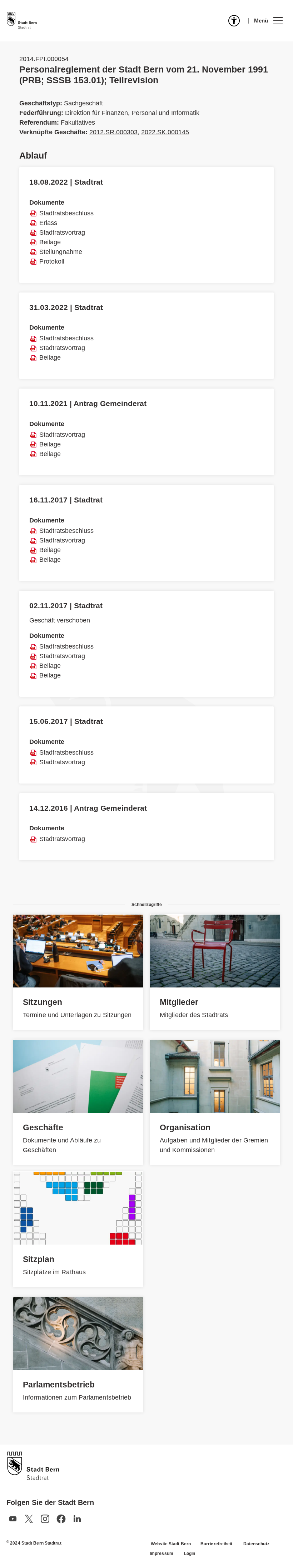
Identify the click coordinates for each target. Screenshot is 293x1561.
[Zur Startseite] (21, 20)
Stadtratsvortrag (62, 232)
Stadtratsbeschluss (66, 213)
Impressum (161, 1553)
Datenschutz (256, 1543)
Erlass (48, 222)
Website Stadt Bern (171, 1543)
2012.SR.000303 (113, 132)
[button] (268, 20)
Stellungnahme (60, 251)
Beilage (50, 242)
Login (189, 1553)
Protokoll (51, 261)
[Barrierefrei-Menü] (234, 20)
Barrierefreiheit (216, 1543)
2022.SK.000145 (165, 132)
